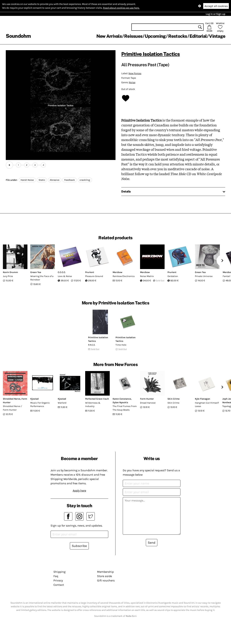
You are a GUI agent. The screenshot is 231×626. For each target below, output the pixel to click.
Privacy (58, 580)
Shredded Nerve (11, 398)
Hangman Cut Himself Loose (207, 404)
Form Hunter (147, 398)
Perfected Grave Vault (97, 398)
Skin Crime (173, 398)
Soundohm (18, 36)
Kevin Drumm (10, 272)
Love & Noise (65, 276)
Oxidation (172, 276)
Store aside (104, 576)
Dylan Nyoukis (120, 402)
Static (42, 180)
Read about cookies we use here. (121, 7)
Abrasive (54, 180)
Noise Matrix (147, 276)
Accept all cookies (216, 6)
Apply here (79, 490)
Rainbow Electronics (124, 276)
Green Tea (35, 272)
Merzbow (117, 272)
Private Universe (204, 276)
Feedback (69, 180)
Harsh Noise (27, 180)
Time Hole (121, 344)
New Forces (134, 73)
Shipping (59, 571)
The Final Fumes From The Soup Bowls (125, 408)
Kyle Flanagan (202, 398)
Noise (132, 82)
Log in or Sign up (215, 14)
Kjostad (34, 398)
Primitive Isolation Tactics (150, 54)
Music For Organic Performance (40, 404)
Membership (105, 571)
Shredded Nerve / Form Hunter (12, 408)
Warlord (62, 402)
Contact (58, 584)
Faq (55, 576)
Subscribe (79, 546)
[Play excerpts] (9, 165)
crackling (85, 180)
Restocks (177, 36)
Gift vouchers (106, 580)
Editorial (198, 36)
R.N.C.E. (91, 344)
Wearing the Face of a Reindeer (41, 278)
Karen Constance (122, 398)
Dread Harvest (148, 402)
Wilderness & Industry (92, 404)
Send (151, 543)
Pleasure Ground (94, 276)
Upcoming (155, 36)
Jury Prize (8, 276)
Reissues (133, 36)
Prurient (89, 272)
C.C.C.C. (62, 272)
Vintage (217, 36)
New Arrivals (109, 36)
